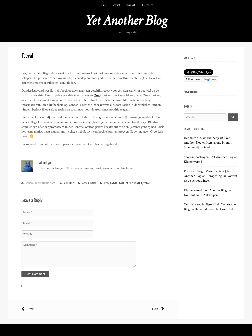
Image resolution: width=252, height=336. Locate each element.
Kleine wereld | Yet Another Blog (205, 190)
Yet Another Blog (126, 20)
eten (106, 183)
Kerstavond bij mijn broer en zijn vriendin (208, 144)
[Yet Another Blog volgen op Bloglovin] (201, 81)
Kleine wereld (193, 162)
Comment (69, 183)
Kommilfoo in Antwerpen (201, 195)
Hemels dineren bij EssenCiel (214, 209)
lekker (121, 183)
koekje (113, 183)
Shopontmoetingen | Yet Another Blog (208, 157)
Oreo (97, 95)
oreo (128, 183)
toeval (146, 183)
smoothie (137, 183)
